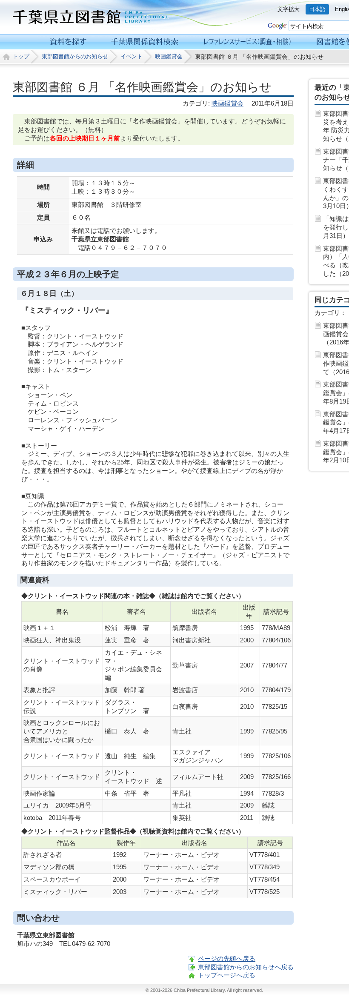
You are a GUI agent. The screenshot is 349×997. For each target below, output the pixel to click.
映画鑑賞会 (169, 56)
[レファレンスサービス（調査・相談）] (247, 41)
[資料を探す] (68, 41)
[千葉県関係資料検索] (145, 41)
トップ (21, 56)
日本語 (317, 9)
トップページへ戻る (226, 975)
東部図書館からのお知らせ (75, 56)
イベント (131, 56)
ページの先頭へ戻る (226, 958)
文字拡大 (288, 9)
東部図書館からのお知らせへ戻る (246, 967)
